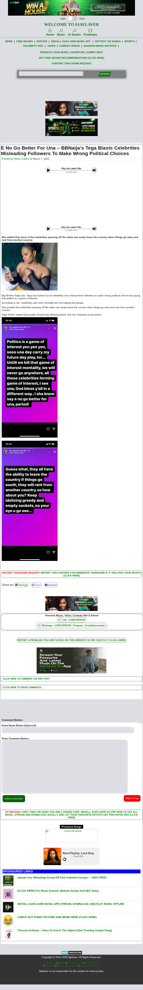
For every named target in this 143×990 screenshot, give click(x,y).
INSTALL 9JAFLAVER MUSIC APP (70, 41)
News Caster (21, 158)
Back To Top (132, 798)
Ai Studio (74, 34)
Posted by (8, 158)
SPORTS (129, 41)
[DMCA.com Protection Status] (71, 953)
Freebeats (90, 34)
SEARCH (104, 74)
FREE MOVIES (24, 41)
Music (61, 34)
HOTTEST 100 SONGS (108, 41)
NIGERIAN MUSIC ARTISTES (100, 45)
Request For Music (68, 965)
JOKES (51, 45)
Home (50, 34)
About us (52, 962)
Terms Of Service (89, 965)
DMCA (62, 962)
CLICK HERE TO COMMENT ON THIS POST (26, 678)
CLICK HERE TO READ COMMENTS (21, 687)
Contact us (91, 962)
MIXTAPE (42, 41)
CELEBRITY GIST (33, 45)
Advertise (50, 965)
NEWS (8, 41)
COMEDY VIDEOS (69, 45)
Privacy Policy (75, 962)
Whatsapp (22, 585)
